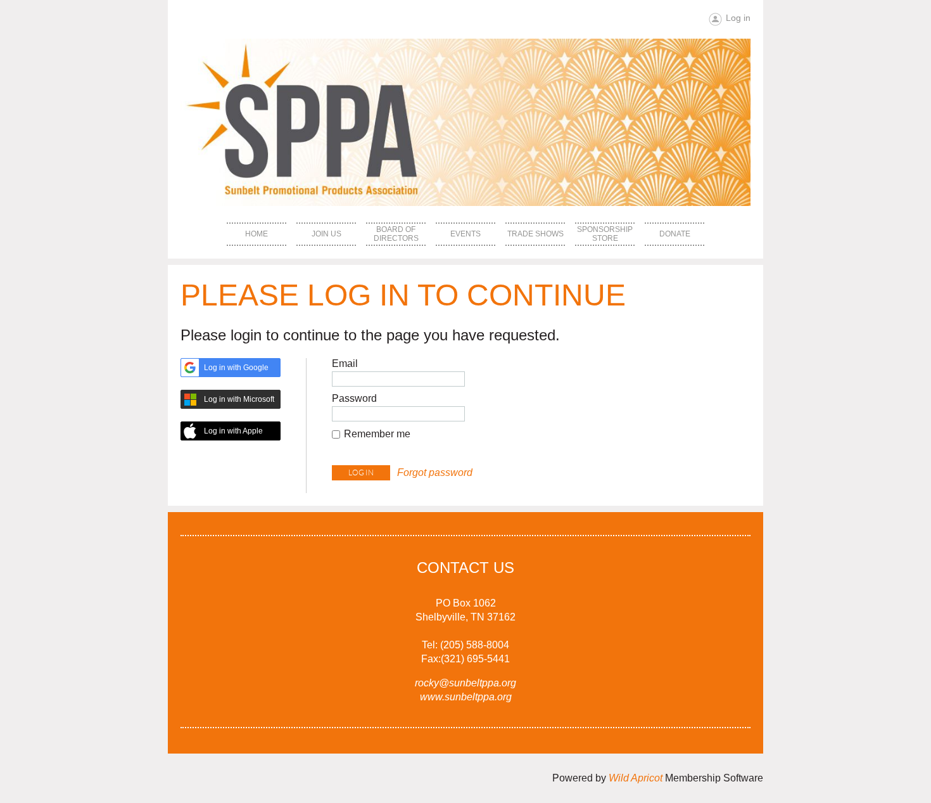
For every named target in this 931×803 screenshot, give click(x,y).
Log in (738, 18)
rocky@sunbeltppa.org (465, 683)
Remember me (377, 433)
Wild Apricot (635, 778)
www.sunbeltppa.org (466, 696)
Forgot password (434, 472)
